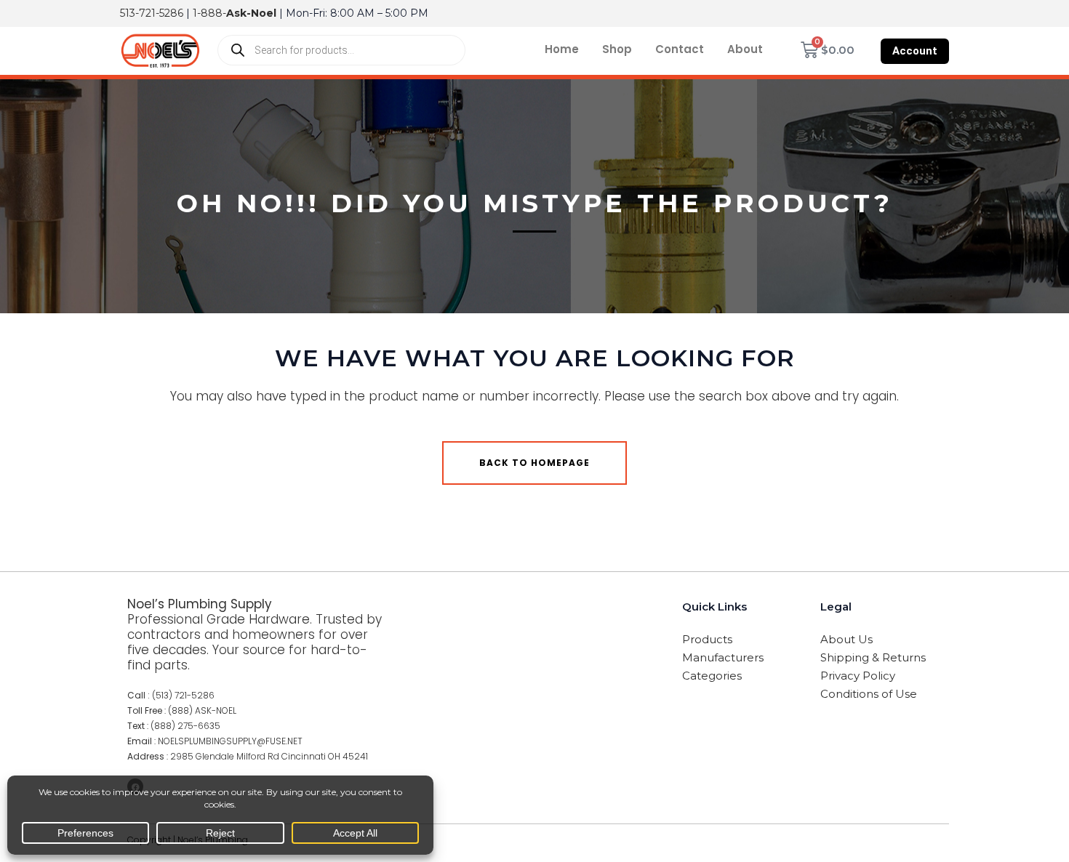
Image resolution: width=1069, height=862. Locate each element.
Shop (617, 49)
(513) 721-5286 (183, 695)
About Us (846, 639)
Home (562, 49)
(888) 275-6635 (185, 726)
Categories (712, 675)
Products (707, 639)
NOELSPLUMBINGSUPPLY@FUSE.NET (230, 741)
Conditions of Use (868, 694)
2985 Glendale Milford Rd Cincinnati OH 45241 (269, 756)
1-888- (234, 13)
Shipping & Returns (873, 657)
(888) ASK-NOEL (202, 710)
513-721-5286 (151, 13)
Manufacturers (723, 657)
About (745, 49)
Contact (679, 49)
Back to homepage (534, 462)
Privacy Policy (857, 675)
